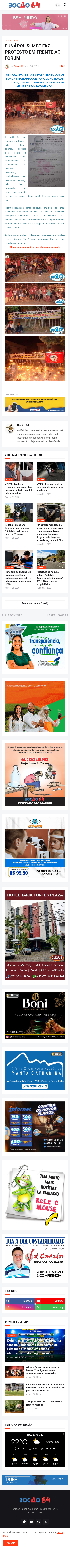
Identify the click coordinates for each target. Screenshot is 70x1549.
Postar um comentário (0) (35, 603)
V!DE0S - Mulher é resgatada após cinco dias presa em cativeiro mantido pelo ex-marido (19, 489)
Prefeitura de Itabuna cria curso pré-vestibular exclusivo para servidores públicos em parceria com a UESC (19, 578)
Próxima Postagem (56, 615)
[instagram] (38, 1522)
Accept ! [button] (11, 1543)
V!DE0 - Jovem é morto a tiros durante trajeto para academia (50, 487)
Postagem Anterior (13, 615)
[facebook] (24, 1522)
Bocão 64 (23, 425)
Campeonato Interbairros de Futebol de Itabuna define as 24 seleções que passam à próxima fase (45, 1387)
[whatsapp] (46, 1522)
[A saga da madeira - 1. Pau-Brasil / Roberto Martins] (14, 1406)
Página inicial (11, 40)
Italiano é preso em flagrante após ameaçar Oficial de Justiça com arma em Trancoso (17, 530)
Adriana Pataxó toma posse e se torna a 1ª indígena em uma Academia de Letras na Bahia (42, 1370)
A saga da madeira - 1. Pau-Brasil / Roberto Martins (44, 1403)
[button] (4, 5)
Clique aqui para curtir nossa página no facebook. (35, 247)
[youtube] (31, 1522)
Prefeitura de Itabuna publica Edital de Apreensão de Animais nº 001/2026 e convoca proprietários (50, 578)
